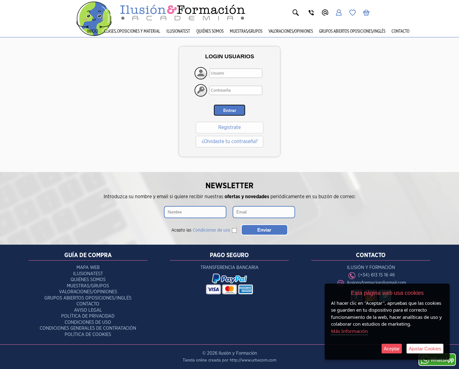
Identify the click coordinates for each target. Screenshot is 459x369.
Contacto (400, 31)
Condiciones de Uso (88, 322)
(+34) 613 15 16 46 (376, 275)
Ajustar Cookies (425, 348)
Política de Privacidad (88, 316)
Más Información (349, 331)
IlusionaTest (178, 31)
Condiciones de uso (211, 230)
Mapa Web (88, 267)
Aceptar (392, 348)
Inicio (92, 31)
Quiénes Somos (210, 31)
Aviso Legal (88, 310)
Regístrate (229, 127)
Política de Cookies (88, 334)
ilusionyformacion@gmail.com (376, 282)
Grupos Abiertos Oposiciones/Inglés (352, 31)
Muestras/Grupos (246, 31)
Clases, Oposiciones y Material (132, 31)
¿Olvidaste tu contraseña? (230, 141)
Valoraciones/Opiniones (291, 31)
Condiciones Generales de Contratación (88, 328)
